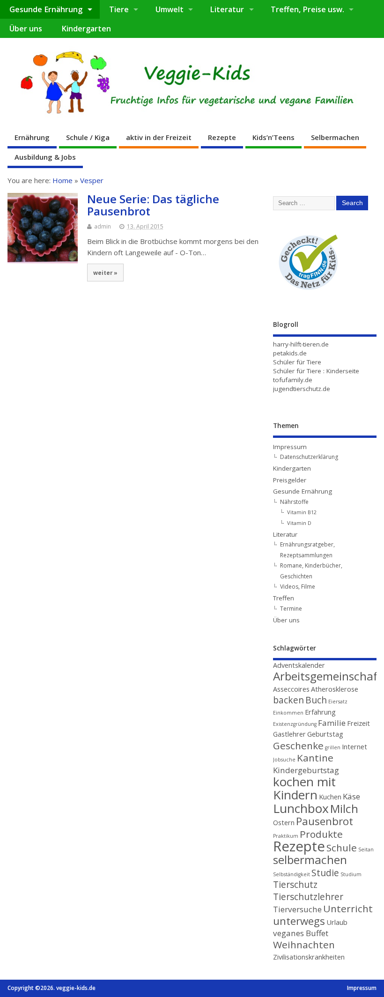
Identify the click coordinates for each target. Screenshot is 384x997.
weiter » (105, 272)
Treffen (283, 598)
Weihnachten (304, 944)
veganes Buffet (300, 933)
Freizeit (358, 723)
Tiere (119, 9)
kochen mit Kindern (304, 788)
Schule (341, 847)
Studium (351, 874)
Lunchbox (301, 808)
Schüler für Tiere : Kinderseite (316, 371)
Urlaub (336, 922)
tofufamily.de (292, 380)
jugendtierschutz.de (301, 388)
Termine (291, 609)
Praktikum (285, 836)
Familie (332, 722)
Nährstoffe (294, 502)
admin (102, 226)
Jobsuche (284, 759)
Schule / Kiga (88, 137)
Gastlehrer (289, 734)
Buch (316, 700)
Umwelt (169, 9)
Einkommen (288, 712)
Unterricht (348, 908)
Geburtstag (325, 734)
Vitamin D (299, 522)
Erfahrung (320, 712)
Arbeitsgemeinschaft (328, 676)
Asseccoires (291, 689)
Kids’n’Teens (273, 137)
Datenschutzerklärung (309, 457)
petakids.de (290, 353)
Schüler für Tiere (297, 362)
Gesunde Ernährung (45, 9)
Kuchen (330, 796)
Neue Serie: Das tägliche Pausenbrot (153, 205)
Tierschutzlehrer (308, 897)
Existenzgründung (295, 724)
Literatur (227, 9)
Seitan (366, 849)
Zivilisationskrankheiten (309, 957)
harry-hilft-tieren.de (301, 344)
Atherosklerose (334, 689)
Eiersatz (337, 701)
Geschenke (298, 745)
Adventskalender (299, 665)
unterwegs (299, 921)
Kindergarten (86, 28)
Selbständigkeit (291, 874)
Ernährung (32, 137)
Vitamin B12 (302, 512)
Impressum (290, 447)
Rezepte (222, 137)
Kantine (315, 757)
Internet (354, 746)
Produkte (321, 834)
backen (288, 700)
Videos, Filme (297, 587)
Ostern (284, 822)
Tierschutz (295, 885)
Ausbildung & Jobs (45, 157)
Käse (351, 796)
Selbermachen (335, 137)
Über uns (25, 28)
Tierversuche (297, 909)
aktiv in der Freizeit (159, 137)
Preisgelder (289, 480)
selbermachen (310, 859)
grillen (332, 747)
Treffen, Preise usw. (307, 9)
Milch (344, 808)
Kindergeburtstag (306, 770)
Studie (325, 873)
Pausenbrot (324, 821)
